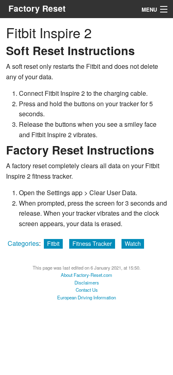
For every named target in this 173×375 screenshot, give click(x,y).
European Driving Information (86, 297)
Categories (23, 243)
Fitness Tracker (92, 243)
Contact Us (87, 289)
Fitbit (53, 243)
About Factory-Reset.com (86, 275)
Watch (133, 243)
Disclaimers (86, 282)
